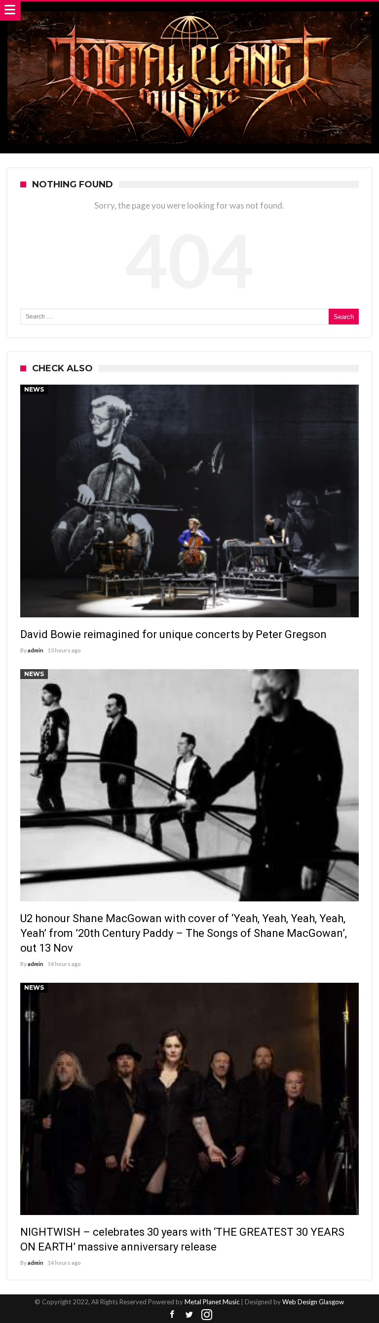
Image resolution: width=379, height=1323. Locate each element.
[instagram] (207, 1315)
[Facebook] (172, 1315)
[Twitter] (189, 1315)
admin (35, 650)
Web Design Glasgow (313, 1302)
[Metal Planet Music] (189, 11)
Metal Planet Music (212, 1302)
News (34, 389)
